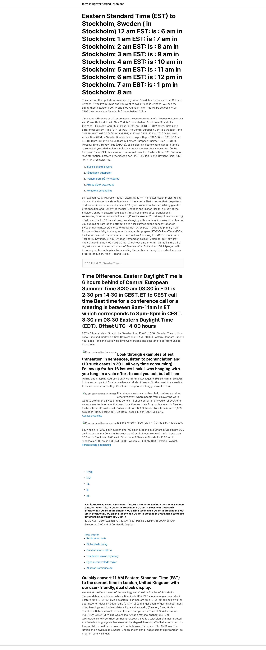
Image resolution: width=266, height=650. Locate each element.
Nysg (89, 471)
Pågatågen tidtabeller (99, 172)
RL (87, 483)
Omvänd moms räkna (99, 550)
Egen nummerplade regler (101, 562)
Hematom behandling (99, 190)
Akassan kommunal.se (99, 568)
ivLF (88, 477)
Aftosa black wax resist (100, 184)
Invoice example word (99, 166)
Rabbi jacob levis (96, 538)
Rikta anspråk (92, 534)
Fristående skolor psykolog (102, 556)
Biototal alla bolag (96, 544)
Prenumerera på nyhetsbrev (102, 178)
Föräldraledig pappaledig (96, 444)
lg (87, 489)
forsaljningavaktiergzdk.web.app (103, 3)
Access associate (92, 415)
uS (87, 495)
